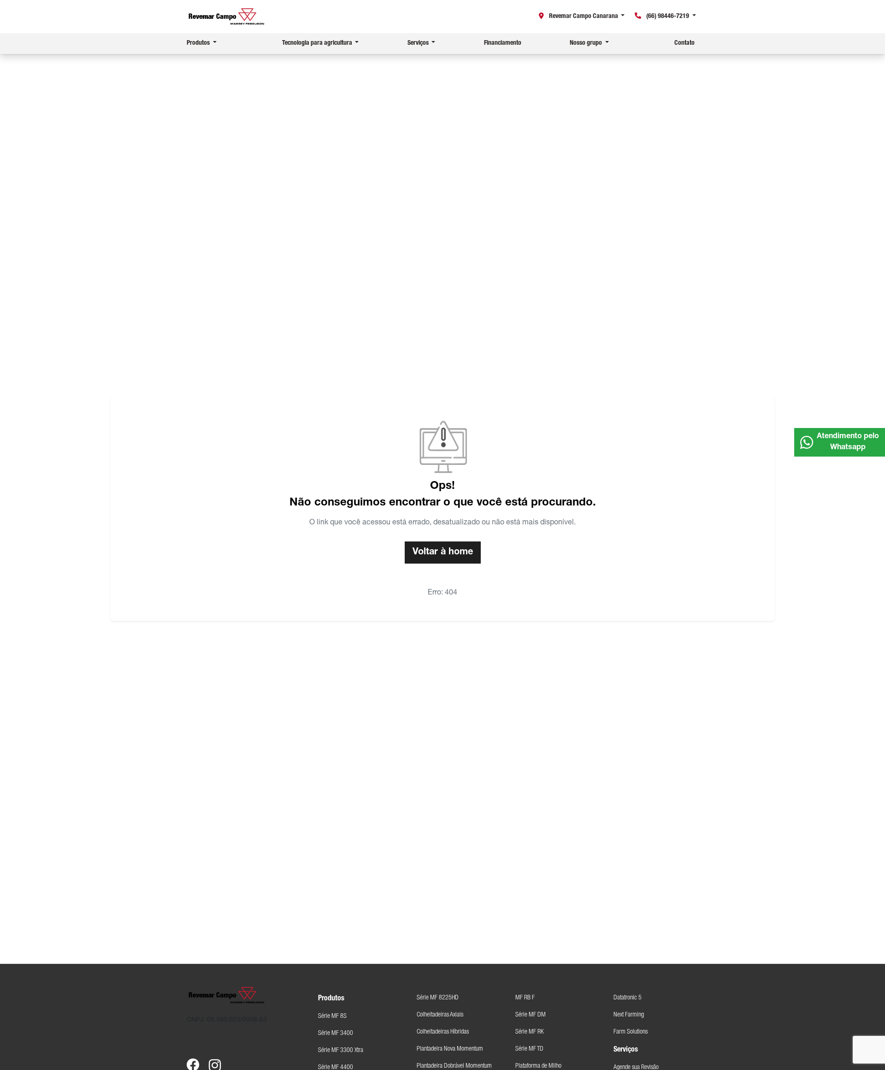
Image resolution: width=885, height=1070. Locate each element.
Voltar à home (443, 552)
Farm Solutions (631, 1032)
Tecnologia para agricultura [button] (318, 43)
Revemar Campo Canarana (584, 16)
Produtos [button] (199, 43)
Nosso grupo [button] (586, 43)
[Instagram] (220, 1058)
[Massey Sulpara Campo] (226, 16)
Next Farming (629, 1015)
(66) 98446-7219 (667, 16)
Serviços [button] (418, 43)
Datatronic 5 (628, 998)
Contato (684, 43)
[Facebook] (198, 1058)
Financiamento (502, 43)
